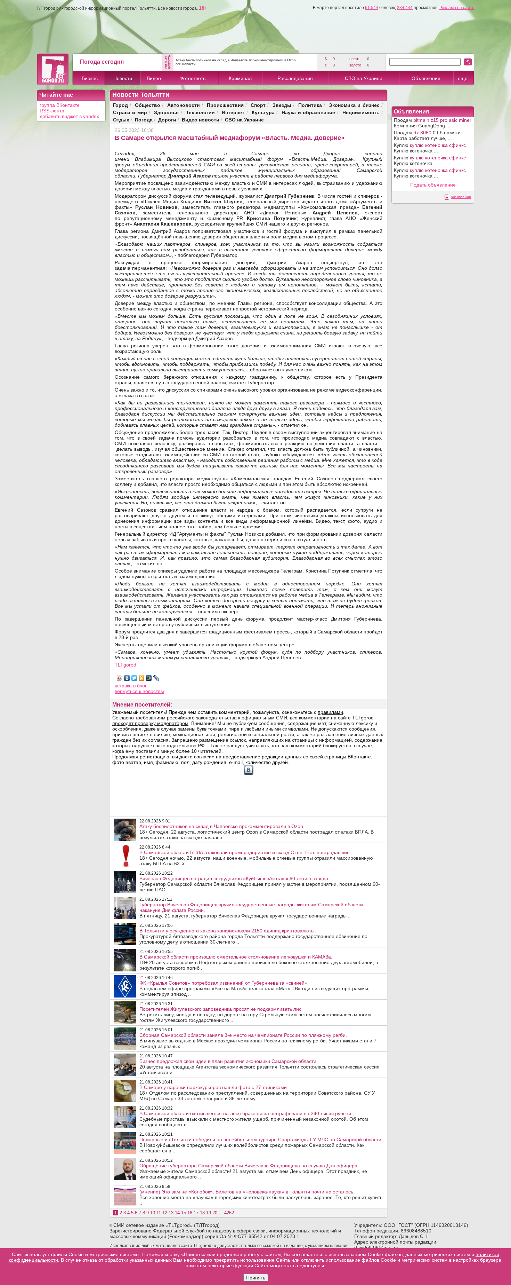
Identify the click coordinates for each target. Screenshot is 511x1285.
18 (202, 1212)
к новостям (151, 691)
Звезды (282, 105)
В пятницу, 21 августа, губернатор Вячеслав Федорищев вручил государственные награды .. (251, 910)
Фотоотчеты (192, 78)
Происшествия (225, 105)
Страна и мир (130, 112)
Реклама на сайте (456, 7)
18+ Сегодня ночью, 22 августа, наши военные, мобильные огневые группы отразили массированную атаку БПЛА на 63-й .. (256, 858)
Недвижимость (361, 112)
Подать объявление (433, 185)
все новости (186, 64)
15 (183, 1212)
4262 (229, 1212)
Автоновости (183, 105)
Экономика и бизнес (354, 105)
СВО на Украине (363, 78)
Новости (122, 78)
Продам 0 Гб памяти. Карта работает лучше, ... (428, 135)
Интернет (233, 112)
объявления (461, 197)
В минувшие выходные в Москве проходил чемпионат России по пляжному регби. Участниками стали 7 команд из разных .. (257, 1040)
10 (152, 1212)
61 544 (371, 7)
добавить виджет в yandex (69, 116)
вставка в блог (131, 685)
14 (177, 1212)
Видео (154, 78)
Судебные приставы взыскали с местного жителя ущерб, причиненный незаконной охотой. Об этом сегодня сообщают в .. (253, 1119)
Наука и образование (308, 112)
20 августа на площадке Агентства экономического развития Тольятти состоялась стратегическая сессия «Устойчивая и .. (259, 1066)
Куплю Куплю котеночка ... (430, 147)
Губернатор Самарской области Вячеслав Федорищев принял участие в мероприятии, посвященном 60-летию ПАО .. (259, 884)
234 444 (405, 7)
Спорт (258, 105)
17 (196, 1212)
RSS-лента (52, 110)
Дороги (167, 119)
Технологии (200, 112)
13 (171, 1212)
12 (164, 1212)
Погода (144, 119)
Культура (263, 112)
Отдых (121, 119)
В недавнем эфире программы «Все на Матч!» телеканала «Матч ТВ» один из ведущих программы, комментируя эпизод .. (254, 988)
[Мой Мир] (149, 678)
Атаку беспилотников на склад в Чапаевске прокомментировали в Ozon (236, 60)
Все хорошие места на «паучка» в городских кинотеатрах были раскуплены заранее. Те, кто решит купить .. (260, 1197)
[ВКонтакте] (127, 678)
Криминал (240, 78)
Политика (310, 105)
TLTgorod (125, 665)
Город (120, 105)
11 (158, 1212)
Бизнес (90, 78)
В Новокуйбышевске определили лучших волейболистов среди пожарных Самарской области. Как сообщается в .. (261, 1145)
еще (463, 78)
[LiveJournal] (156, 678)
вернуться (127, 691)
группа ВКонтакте (60, 105)
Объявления (426, 78)
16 (189, 1212)
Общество (147, 105)
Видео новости (200, 119)
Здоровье (166, 112)
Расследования (295, 78)
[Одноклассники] (141, 678)
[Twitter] (134, 678)
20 (214, 1212)
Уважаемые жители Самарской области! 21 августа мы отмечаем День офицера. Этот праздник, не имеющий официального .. (253, 1171)
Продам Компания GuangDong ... (432, 122)
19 (208, 1212)
